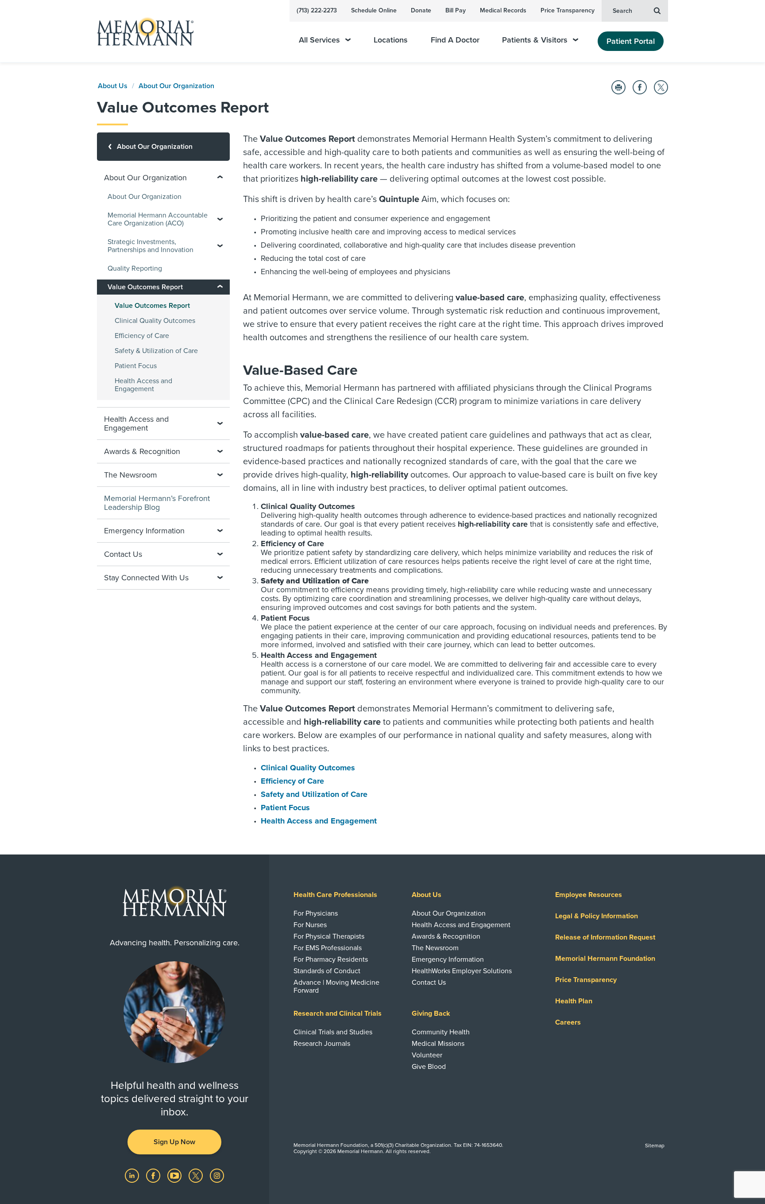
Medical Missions (438, 1044)
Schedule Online (374, 10)
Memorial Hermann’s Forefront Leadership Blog (157, 502)
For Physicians (316, 913)
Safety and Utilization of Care (314, 794)
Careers (568, 1022)
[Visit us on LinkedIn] (133, 1175)
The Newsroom (435, 948)
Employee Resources (588, 894)
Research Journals (322, 1044)
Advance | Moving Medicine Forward (336, 986)
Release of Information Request (605, 937)
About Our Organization (176, 86)
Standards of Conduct (327, 971)
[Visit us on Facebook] (154, 1175)
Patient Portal (631, 41)
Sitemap (655, 1145)
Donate (421, 10)
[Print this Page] (618, 87)
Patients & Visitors (535, 40)
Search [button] (622, 11)
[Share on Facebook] (640, 87)
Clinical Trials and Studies (333, 1032)
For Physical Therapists (329, 936)
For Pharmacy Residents (331, 959)
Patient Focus (285, 807)
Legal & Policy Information (596, 916)
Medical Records (503, 10)
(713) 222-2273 (317, 10)
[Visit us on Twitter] (197, 1175)
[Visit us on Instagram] (217, 1175)
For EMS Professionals (328, 948)
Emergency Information (448, 959)
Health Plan (573, 1001)
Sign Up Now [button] (174, 1142)
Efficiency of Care (292, 781)
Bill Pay (455, 10)
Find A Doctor (455, 40)
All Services (319, 40)
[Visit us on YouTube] (175, 1175)
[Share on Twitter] (661, 87)
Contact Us (429, 983)
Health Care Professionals (335, 894)
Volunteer (427, 1055)
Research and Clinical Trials (338, 1013)
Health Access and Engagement (319, 821)
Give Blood (429, 1067)
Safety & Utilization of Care (156, 350)
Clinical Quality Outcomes (308, 768)
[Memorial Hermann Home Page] (141, 31)
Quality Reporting (135, 268)
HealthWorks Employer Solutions (462, 971)
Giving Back (431, 1013)
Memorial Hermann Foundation (605, 958)
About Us (113, 86)
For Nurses (310, 925)
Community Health (441, 1032)
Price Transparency (568, 10)
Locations (391, 40)
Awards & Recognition (446, 936)
